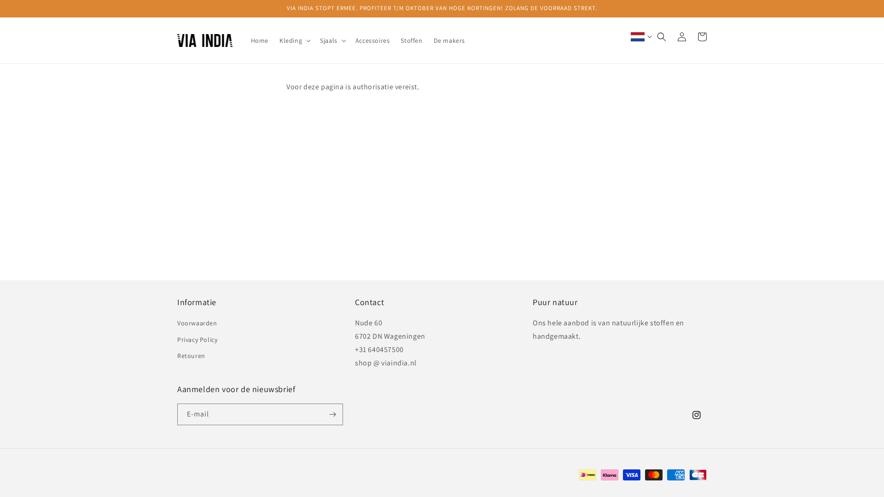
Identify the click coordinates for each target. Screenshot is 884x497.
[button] (294, 40)
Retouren (191, 356)
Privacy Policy (197, 339)
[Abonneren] (332, 414)
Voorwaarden (197, 323)
